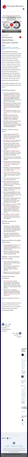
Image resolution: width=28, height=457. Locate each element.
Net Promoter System (13, 48)
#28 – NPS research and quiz (16, 335)
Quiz (3, 49)
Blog (7, 445)
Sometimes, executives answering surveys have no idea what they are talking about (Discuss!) (23, 362)
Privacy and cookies (17, 446)
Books (20, 445)
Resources (8, 446)
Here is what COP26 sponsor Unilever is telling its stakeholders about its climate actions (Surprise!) (23, 393)
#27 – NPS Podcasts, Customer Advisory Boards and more (6, 328)
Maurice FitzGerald (7, 47)
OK (22, 454)
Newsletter (13, 445)
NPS (20, 48)
